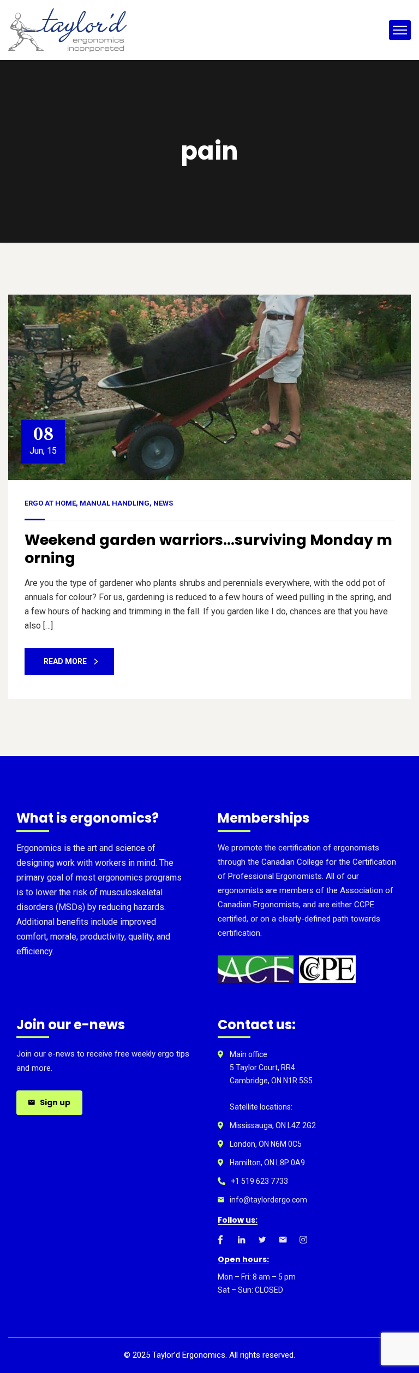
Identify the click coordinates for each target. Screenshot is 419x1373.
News (163, 503)
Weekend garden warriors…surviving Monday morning (208, 548)
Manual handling (114, 503)
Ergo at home (50, 503)
